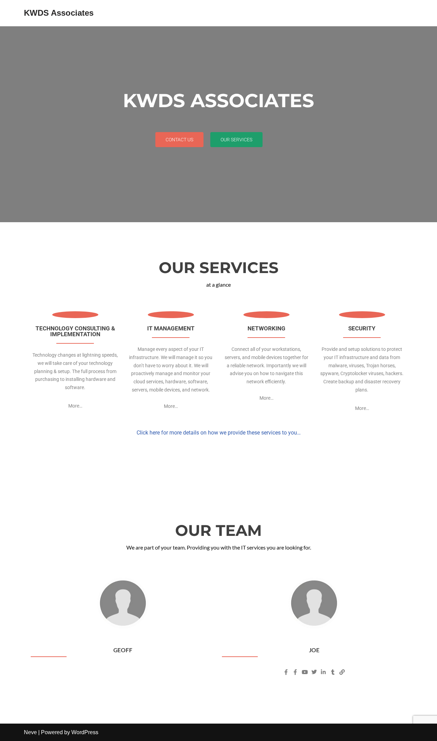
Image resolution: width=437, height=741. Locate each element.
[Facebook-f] (286, 672)
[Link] (342, 672)
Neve (30, 732)
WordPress (84, 732)
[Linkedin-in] (323, 672)
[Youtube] (304, 672)
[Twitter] (314, 672)
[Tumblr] (333, 672)
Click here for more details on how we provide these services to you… (219, 432)
